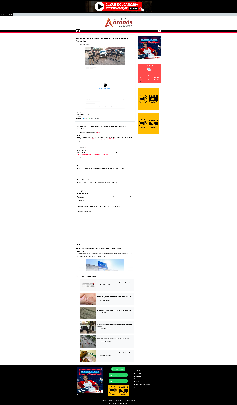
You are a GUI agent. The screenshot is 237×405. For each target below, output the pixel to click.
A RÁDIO (82, 30)
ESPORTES (109, 30)
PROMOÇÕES (125, 30)
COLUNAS (103, 30)
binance (82, 163)
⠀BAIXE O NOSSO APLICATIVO (142, 384)
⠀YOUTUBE (138, 373)
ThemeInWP (125, 403)
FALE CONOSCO (133, 30)
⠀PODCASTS (138, 376)
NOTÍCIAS (97, 30)
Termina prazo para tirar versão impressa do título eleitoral (114, 310)
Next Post (78, 244)
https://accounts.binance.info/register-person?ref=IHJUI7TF (99, 138)
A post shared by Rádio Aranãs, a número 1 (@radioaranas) (105, 106)
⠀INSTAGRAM (138, 379)
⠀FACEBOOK (138, 381)
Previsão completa (142, 81)
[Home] (78, 31)
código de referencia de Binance (88, 132)
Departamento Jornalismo (119, 375)
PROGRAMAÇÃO (89, 30)
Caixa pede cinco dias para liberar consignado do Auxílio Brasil (98, 248)
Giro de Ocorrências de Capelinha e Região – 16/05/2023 (113, 282)
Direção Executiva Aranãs (120, 381)
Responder (81, 141)
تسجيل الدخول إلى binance (86, 191)
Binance (82, 147)
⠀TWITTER (137, 370)
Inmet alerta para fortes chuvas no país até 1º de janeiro (113, 338)
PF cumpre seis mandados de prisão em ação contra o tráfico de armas (114, 325)
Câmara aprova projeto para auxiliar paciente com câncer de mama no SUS (114, 297)
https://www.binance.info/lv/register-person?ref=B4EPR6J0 (93, 154)
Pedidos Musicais (119, 369)
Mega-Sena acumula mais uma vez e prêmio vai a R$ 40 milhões (115, 353)
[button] (78, 380)
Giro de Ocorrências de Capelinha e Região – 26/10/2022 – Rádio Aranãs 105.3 (101, 206)
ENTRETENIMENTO (117, 30)
